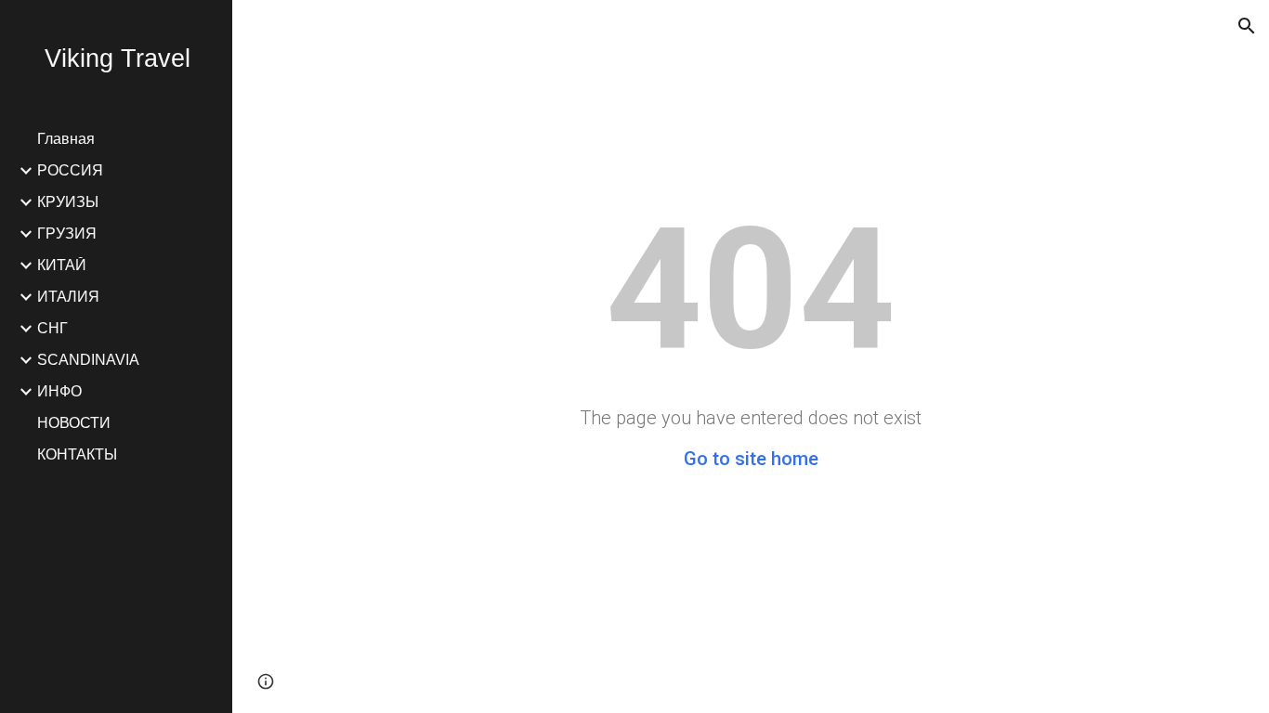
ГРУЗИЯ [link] (67, 233)
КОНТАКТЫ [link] (77, 454)
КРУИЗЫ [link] (67, 202)
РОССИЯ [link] (70, 170)
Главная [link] (66, 139)
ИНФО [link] (59, 391)
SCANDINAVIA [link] (88, 360)
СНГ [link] (52, 328)
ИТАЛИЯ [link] (68, 297)
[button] (1246, 26)
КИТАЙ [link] (61, 265)
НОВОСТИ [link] (74, 423)
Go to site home (751, 458)
